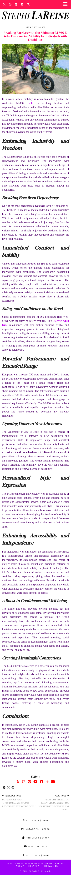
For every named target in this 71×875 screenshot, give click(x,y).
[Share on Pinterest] (13, 787)
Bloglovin (37, 855)
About (20, 866)
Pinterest (37, 838)
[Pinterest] (16, 4)
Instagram (37, 829)
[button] (66, 4)
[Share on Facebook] (4, 787)
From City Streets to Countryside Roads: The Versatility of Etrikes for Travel (53, 802)
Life (42, 27)
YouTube (37, 846)
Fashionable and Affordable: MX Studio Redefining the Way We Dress (19, 801)
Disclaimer (50, 866)
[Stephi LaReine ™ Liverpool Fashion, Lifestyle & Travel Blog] (35, 11)
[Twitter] (4, 4)
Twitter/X (37, 820)
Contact (33, 866)
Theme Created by (35, 871)
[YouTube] (35, 782)
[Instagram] (10, 4)
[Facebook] (22, 4)
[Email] (53, 782)
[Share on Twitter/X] (8, 787)
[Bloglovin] (47, 782)
